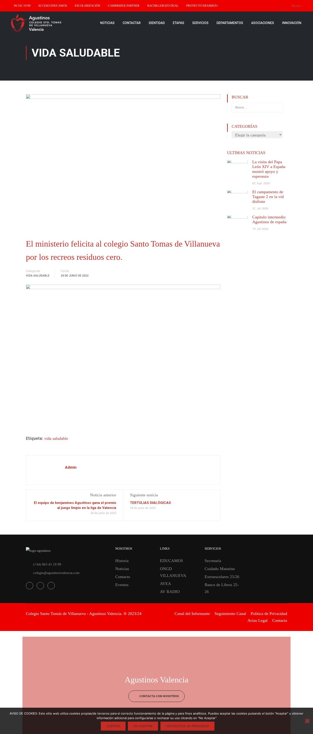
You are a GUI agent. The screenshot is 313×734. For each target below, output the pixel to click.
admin (71, 467)
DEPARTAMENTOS (230, 23)
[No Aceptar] (307, 721)
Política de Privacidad (269, 613)
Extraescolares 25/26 (222, 576)
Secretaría (213, 560)
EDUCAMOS (171, 560)
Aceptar (113, 726)
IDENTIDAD (157, 23)
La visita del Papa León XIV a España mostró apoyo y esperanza (268, 169)
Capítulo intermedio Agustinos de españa (269, 219)
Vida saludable (37, 275)
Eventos (122, 584)
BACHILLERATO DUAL (162, 5)
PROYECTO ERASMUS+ (202, 5)
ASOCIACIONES (262, 23)
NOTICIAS (107, 23)
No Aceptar (143, 726)
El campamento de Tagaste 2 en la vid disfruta (268, 197)
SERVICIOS (200, 23)
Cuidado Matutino (220, 568)
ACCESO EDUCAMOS (52, 5)
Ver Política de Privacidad (187, 726)
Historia (122, 560)
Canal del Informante (192, 613)
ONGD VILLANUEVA (173, 572)
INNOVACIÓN (291, 23)
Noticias (122, 568)
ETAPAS (178, 23)
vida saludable (56, 438)
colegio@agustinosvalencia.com (56, 573)
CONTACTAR (132, 23)
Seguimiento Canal (230, 613)
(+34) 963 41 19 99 (47, 564)
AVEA (165, 583)
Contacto (122, 576)
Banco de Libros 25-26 (222, 588)
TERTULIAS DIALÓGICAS (150, 503)
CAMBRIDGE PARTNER (124, 5)
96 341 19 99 (22, 5)
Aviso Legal (257, 620)
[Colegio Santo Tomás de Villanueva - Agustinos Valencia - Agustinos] (50, 23)
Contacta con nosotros (159, 696)
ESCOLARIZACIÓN (87, 5)
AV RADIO (170, 591)
